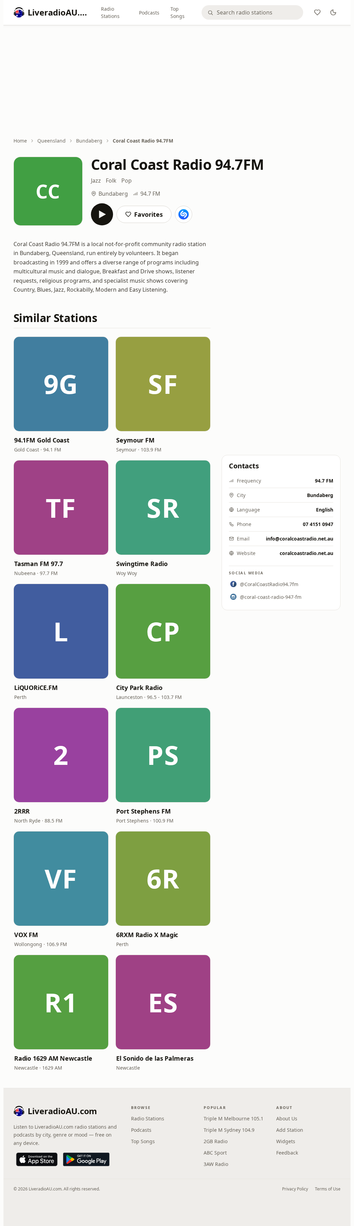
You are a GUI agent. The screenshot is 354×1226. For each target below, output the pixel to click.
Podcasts (149, 12)
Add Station (289, 1130)
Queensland (51, 140)
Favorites (148, 214)
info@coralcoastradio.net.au (299, 538)
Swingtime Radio (142, 564)
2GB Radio (215, 1141)
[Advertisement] (177, 81)
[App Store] (36, 1159)
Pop (126, 180)
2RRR (22, 811)
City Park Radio (139, 687)
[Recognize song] (183, 214)
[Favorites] (317, 12)
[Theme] (333, 12)
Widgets (285, 1141)
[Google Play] (86, 1159)
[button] (61, 384)
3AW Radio (216, 1164)
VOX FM (26, 935)
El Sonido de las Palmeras (155, 1058)
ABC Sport (215, 1152)
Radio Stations (110, 12)
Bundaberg (89, 140)
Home (20, 140)
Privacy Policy (295, 1189)
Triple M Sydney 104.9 (229, 1130)
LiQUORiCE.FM (36, 687)
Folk (111, 180)
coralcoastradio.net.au (306, 553)
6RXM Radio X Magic (147, 935)
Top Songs (177, 12)
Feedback (287, 1152)
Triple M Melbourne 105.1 (233, 1118)
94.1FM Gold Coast (41, 440)
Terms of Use (328, 1189)
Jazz (96, 180)
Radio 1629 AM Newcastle (53, 1058)
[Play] (102, 214)
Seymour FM (135, 440)
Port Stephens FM (143, 811)
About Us (286, 1118)
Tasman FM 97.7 (38, 564)
